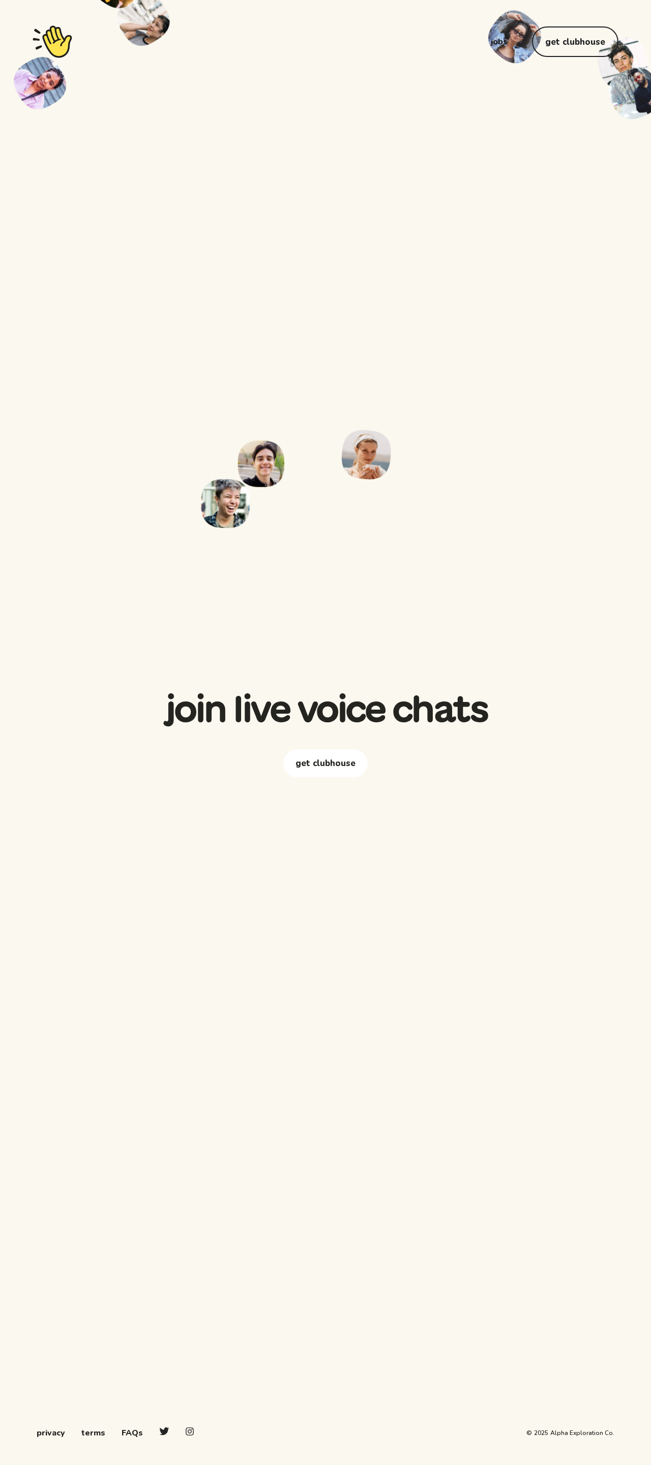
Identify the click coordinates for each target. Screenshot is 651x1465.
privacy (51, 1433)
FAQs (132, 1433)
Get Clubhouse (575, 42)
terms (93, 1433)
